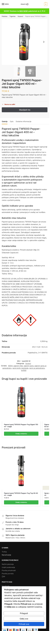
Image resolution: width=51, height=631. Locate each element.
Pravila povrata (8, 573)
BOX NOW (23, 11)
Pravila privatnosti (9, 570)
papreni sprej (29, 366)
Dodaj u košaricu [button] (21, 434)
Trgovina (12, 16)
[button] (45, 4)
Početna (4, 16)
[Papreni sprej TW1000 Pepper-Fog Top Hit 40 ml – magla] (21, 471)
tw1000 (23, 370)
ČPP (3, 577)
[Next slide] (43, 41)
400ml (10, 366)
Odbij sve (24, 618)
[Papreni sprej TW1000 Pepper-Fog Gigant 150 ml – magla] (21, 402)
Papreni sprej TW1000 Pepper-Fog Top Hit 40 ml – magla (21, 494)
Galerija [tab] (4, 121)
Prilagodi (24, 613)
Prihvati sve (24, 624)
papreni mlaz (18, 366)
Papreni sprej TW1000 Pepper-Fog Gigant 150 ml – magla (21, 425)
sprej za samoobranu (37, 368)
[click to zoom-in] (24, 42)
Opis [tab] (11, 121)
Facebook (5, 586)
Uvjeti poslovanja (8, 567)
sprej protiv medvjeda (20, 368)
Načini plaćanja (8, 564)
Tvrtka (4, 552)
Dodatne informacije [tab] (23, 121)
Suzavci (20, 16)
